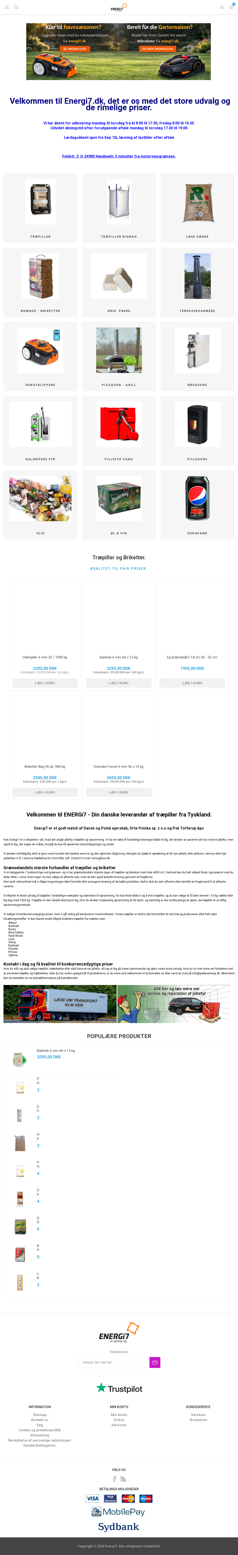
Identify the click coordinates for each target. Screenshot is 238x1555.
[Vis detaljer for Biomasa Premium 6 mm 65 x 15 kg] (20, 1255)
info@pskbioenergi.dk (206, 973)
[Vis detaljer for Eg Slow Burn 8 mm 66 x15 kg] (20, 1227)
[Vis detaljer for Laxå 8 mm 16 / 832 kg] (20, 1282)
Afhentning (39, 1435)
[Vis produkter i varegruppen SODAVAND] (197, 499)
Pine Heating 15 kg (38, 1168)
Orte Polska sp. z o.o (147, 828)
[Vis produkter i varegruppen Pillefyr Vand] (119, 424)
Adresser (119, 1425)
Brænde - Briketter (40, 311)
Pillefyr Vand (119, 459)
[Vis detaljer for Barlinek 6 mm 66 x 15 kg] (118, 616)
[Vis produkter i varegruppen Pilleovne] (197, 424)
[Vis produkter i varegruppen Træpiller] (40, 202)
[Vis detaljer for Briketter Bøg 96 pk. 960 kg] (45, 726)
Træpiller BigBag (119, 236)
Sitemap (39, 1415)
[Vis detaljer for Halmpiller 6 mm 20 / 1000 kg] (45, 616)
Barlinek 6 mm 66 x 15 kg (119, 657)
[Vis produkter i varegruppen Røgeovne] (197, 350)
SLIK (40, 533)
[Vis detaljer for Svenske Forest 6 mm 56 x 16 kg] (118, 726)
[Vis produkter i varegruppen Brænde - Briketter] (40, 276)
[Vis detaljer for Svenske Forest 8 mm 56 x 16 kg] (20, 1115)
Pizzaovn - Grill (119, 385)
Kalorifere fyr (40, 459)
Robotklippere (40, 385)
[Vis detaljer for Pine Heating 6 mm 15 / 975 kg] (20, 1087)
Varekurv (231, 7)
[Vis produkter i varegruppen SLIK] (40, 499)
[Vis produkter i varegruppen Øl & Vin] (119, 499)
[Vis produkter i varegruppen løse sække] (197, 202)
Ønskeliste (198, 1420)
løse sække (197, 236)
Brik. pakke (119, 311)
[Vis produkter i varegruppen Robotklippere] (40, 350)
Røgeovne (197, 385)
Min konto (119, 1415)
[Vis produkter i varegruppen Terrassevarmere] (197, 276)
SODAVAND (197, 533)
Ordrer (119, 1420)
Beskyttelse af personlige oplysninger (39, 1440)
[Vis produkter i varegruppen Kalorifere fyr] (40, 424)
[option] (62, 1171)
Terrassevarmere (197, 311)
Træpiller (40, 236)
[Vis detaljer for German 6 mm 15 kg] (20, 1199)
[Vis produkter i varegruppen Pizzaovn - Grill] (119, 350)
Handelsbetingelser (39, 1445)
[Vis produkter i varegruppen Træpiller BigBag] (119, 202)
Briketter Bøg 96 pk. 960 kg (45, 767)
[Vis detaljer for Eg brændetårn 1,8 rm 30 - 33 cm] (192, 616)
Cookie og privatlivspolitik (40, 1430)
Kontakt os (39, 1420)
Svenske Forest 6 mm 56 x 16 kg (118, 767)
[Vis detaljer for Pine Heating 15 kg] (20, 1171)
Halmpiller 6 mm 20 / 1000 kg (45, 657)
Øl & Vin (119, 533)
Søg (39, 1425)
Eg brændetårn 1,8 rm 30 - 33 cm (192, 657)
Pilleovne (197, 459)
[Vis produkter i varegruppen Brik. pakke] (119, 276)
